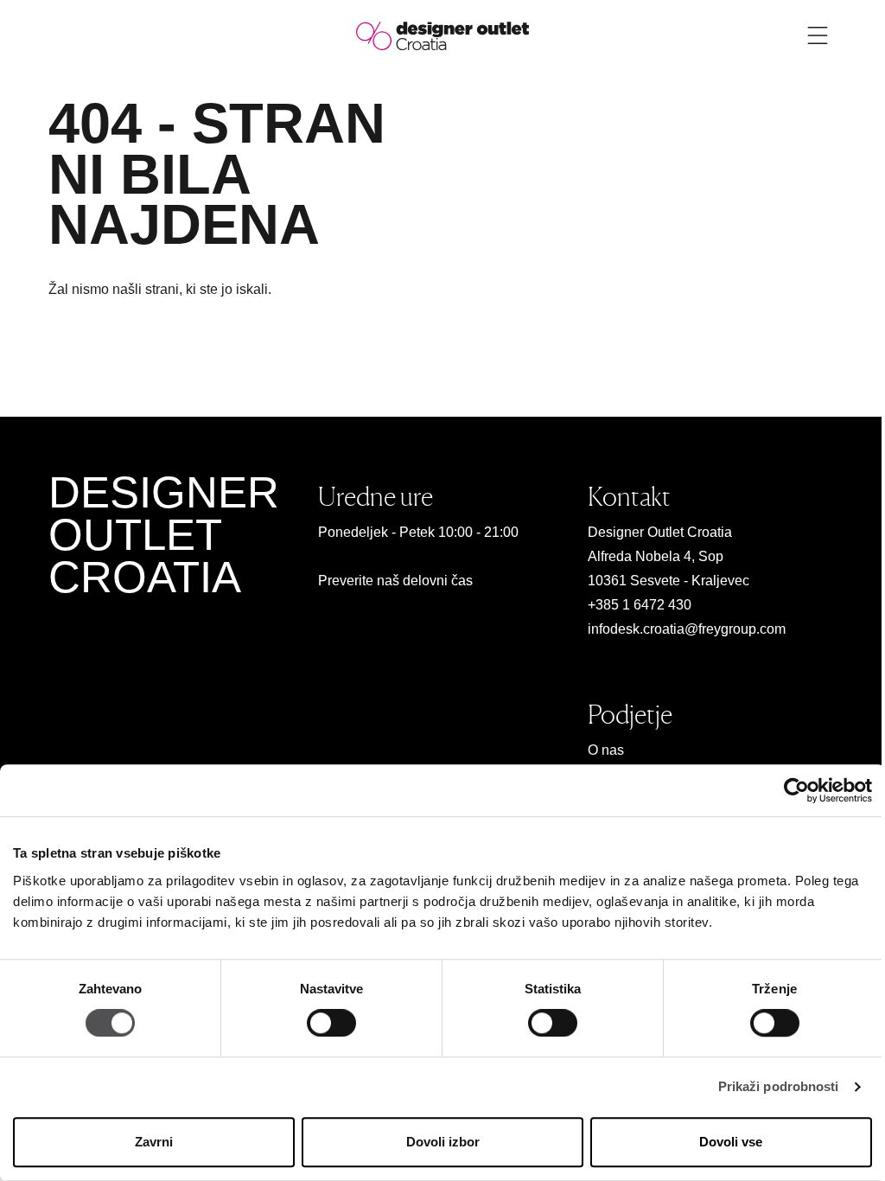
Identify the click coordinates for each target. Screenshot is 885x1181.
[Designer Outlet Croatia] (442, 35)
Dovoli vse (730, 1141)
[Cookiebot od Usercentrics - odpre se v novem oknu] (796, 790)
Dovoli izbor (443, 1141)
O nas (606, 750)
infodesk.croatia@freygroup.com (687, 629)
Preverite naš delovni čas (395, 580)
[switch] (331, 1023)
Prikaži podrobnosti (778, 1087)
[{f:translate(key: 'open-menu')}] (818, 35)
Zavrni (154, 1141)
